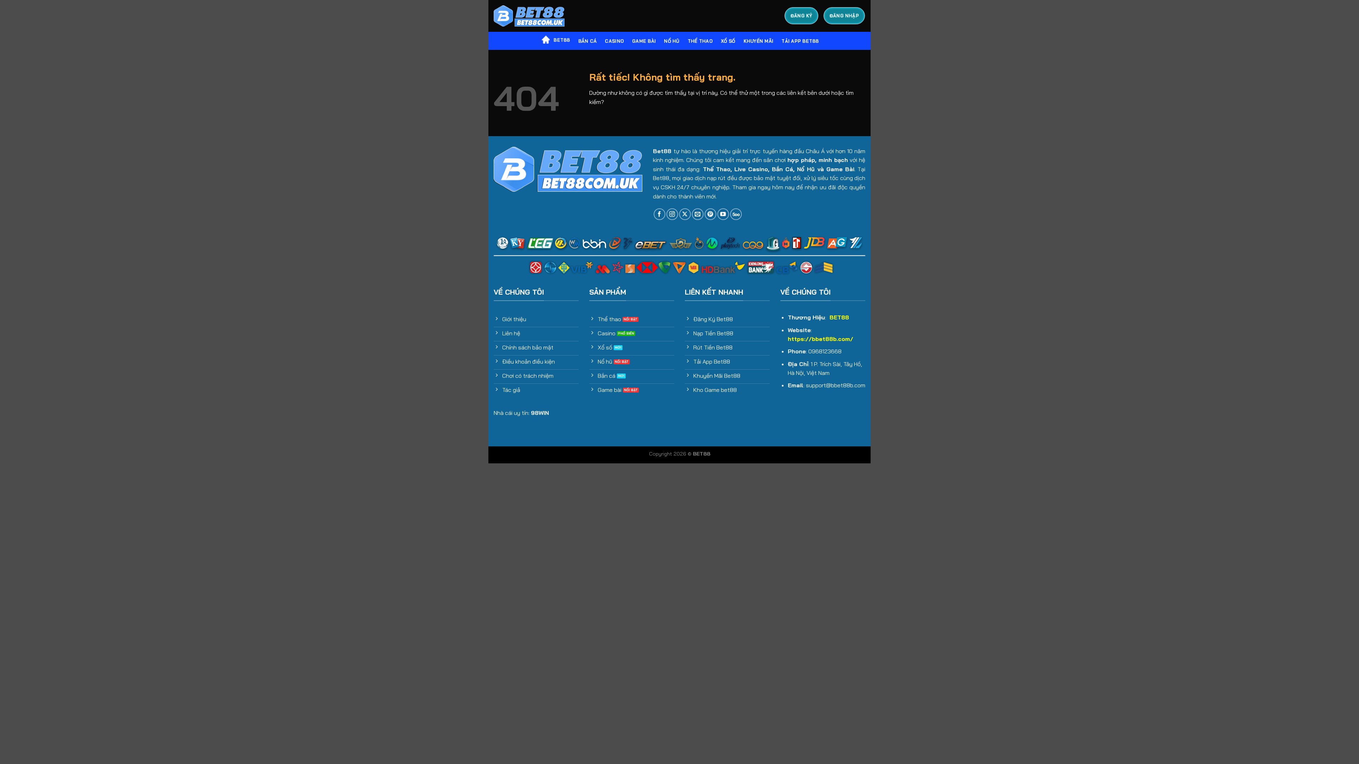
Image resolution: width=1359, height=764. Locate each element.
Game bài (644, 41)
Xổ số (728, 41)
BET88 (562, 40)
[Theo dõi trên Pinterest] (710, 214)
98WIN (540, 412)
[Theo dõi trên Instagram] (672, 214)
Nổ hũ (671, 41)
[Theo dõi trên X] (685, 214)
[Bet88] (529, 16)
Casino (614, 41)
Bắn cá (587, 41)
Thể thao (700, 41)
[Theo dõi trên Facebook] (659, 214)
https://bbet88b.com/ (820, 338)
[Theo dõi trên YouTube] (723, 214)
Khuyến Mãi (759, 41)
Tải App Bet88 (800, 41)
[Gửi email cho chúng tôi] (698, 214)
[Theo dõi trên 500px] (736, 214)
